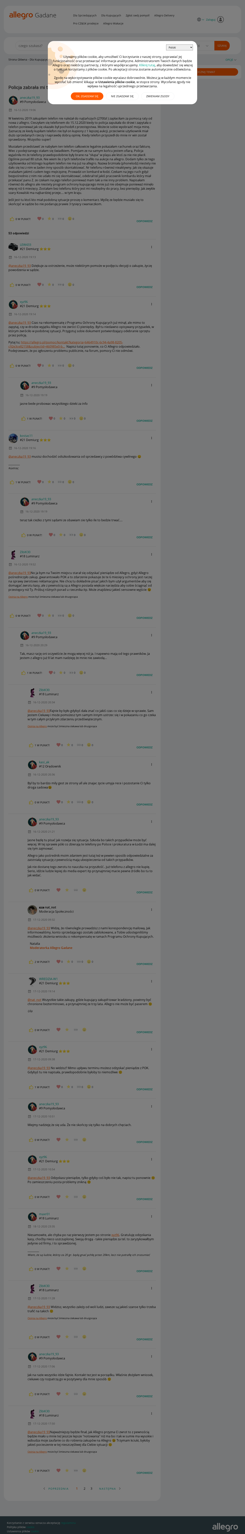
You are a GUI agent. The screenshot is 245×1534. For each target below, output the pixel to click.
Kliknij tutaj (147, 65)
